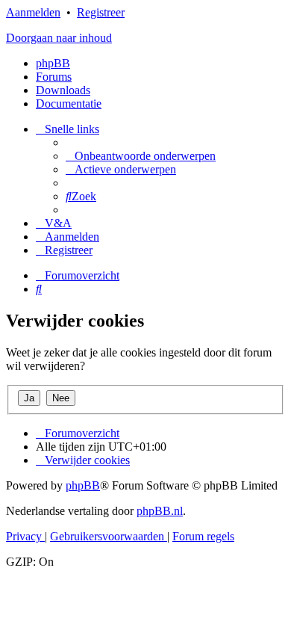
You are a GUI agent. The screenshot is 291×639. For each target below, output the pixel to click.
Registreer (101, 12)
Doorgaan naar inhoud (59, 37)
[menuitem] (141, 155)
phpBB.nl (160, 510)
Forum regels (203, 536)
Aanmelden (33, 12)
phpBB (53, 63)
